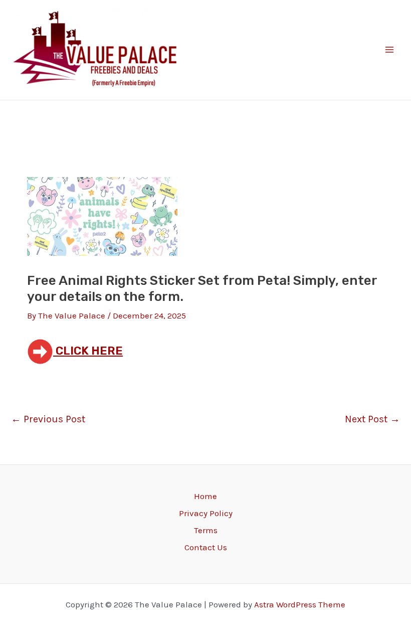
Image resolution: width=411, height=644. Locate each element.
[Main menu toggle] (389, 50)
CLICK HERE (88, 351)
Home (205, 496)
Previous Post (48, 419)
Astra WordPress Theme (299, 604)
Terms (206, 530)
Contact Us (205, 547)
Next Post (372, 419)
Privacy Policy (206, 513)
